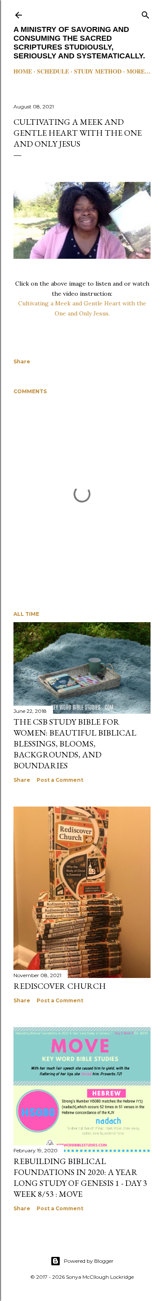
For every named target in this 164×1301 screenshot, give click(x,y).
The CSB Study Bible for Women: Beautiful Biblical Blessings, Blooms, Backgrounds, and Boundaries (74, 743)
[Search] (145, 13)
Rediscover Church (59, 985)
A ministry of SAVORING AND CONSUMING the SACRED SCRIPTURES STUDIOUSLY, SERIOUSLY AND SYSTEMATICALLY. (79, 42)
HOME (22, 71)
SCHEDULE (53, 71)
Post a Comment (60, 780)
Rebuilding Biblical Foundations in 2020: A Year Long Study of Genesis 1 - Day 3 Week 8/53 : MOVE (80, 1177)
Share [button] (21, 361)
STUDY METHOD (98, 71)
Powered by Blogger (89, 1261)
